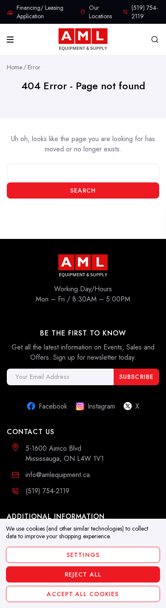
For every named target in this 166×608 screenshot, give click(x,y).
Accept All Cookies (83, 594)
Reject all (83, 574)
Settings (83, 555)
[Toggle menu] (12, 39)
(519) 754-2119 (47, 491)
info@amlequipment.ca (58, 475)
